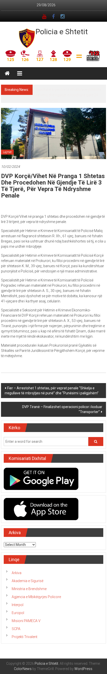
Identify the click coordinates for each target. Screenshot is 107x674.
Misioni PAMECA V (26, 626)
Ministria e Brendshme (29, 594)
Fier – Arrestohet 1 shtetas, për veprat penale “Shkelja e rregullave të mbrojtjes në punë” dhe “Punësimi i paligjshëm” (52, 395)
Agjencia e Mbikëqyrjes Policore (36, 602)
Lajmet (7, 157)
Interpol (17, 610)
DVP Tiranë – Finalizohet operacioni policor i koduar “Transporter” (62, 414)
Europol (18, 618)
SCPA (16, 634)
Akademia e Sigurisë (27, 586)
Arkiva (16, 578)
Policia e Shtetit (62, 31)
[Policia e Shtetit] (7, 73)
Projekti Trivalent (24, 642)
